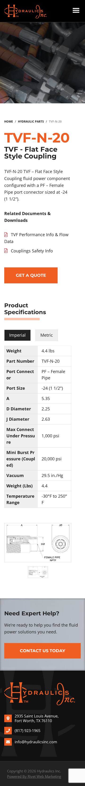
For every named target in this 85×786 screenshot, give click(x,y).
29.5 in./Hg (52, 475)
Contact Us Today (42, 650)
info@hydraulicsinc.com (36, 742)
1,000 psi (50, 436)
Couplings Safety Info (32, 251)
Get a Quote (31, 275)
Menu (76, 11)
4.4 (44, 486)
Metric (46, 335)
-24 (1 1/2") (52, 388)
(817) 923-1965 (27, 730)
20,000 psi (52, 459)
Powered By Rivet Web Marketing (34, 776)
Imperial (17, 335)
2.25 (46, 409)
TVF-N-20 (51, 361)
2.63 (46, 419)
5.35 (46, 398)
